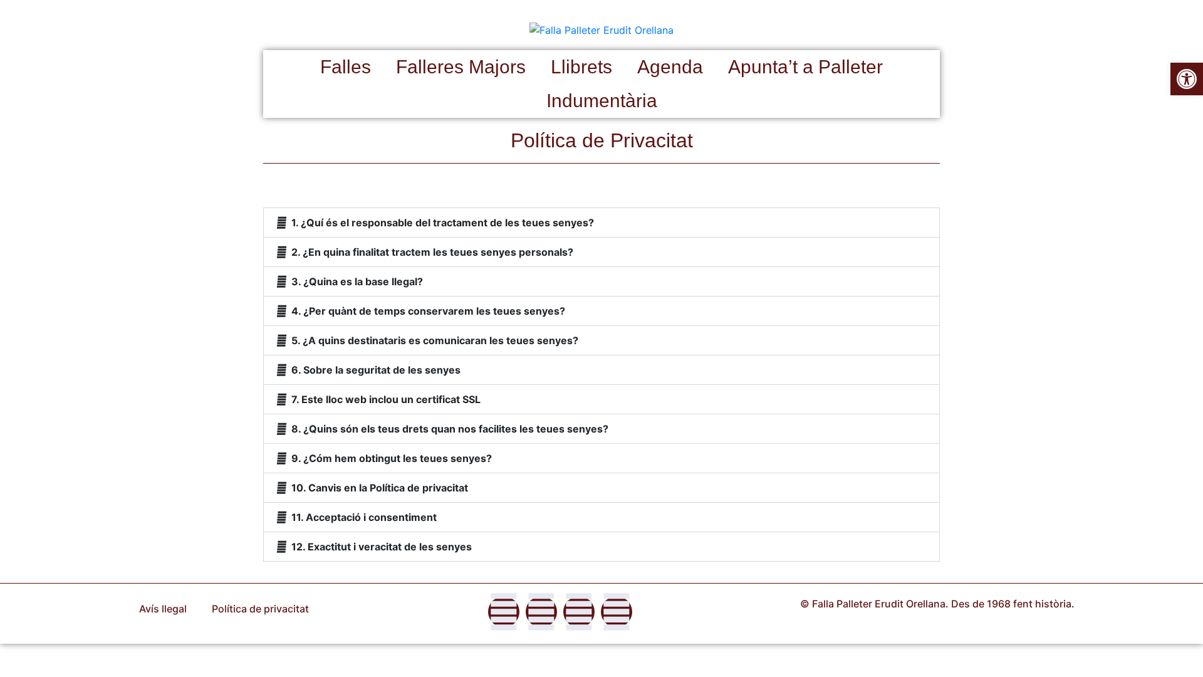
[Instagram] (541, 611)
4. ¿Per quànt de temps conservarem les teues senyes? (428, 311)
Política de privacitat (260, 608)
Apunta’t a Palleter (805, 66)
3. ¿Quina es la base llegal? (357, 281)
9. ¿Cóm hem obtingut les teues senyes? (391, 458)
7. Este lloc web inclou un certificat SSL (386, 399)
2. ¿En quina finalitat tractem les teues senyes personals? (432, 252)
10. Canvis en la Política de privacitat (379, 487)
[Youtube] (616, 611)
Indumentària (601, 100)
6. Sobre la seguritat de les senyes (376, 370)
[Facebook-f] (503, 611)
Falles (345, 66)
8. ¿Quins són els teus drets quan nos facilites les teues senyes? (449, 428)
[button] (601, 222)
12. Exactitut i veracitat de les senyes (381, 546)
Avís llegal (163, 608)
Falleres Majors (461, 66)
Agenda (670, 66)
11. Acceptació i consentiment (364, 517)
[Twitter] (579, 611)
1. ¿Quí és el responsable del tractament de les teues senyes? (442, 222)
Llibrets (581, 66)
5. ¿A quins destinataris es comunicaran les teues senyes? (434, 340)
